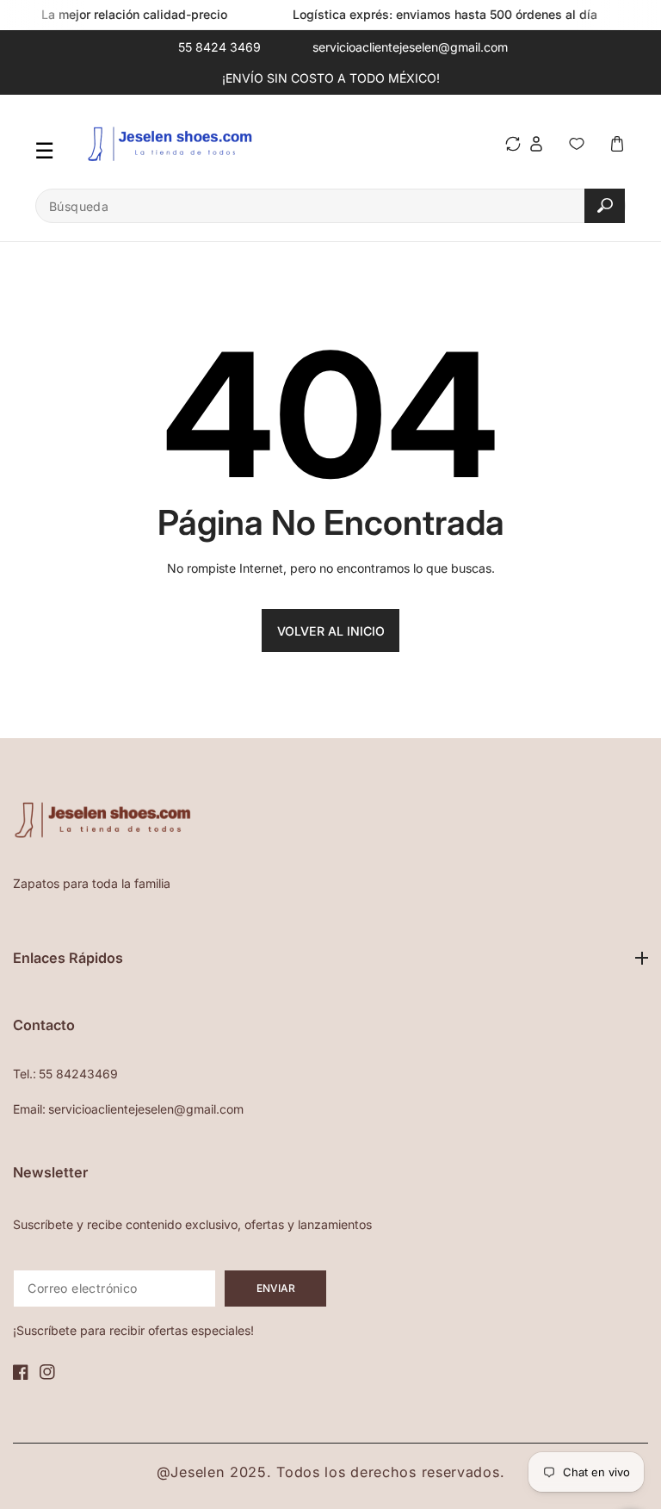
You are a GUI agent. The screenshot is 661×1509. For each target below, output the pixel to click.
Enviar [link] (275, 1288)
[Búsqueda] (604, 205)
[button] (617, 143)
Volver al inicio (331, 631)
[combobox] (330, 206)
